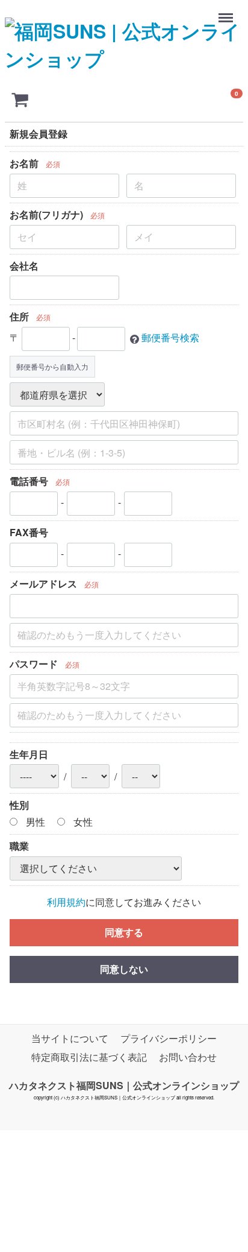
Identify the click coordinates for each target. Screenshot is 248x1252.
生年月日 (29, 754)
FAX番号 (29, 532)
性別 (19, 805)
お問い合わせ (188, 1057)
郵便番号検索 (170, 338)
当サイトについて (69, 1038)
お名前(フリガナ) (46, 214)
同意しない (124, 969)
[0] (20, 99)
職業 (19, 846)
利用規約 (66, 902)
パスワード (34, 664)
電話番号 (29, 481)
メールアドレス (43, 583)
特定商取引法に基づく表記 (89, 1057)
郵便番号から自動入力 (52, 367)
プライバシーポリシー (168, 1038)
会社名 (24, 266)
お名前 (24, 163)
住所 (19, 317)
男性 (34, 822)
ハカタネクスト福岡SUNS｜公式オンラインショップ (124, 1085)
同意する (124, 932)
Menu (227, 11)
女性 (82, 822)
